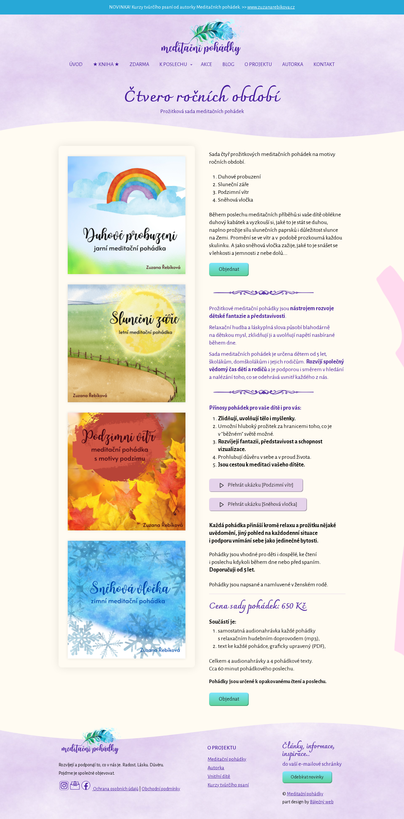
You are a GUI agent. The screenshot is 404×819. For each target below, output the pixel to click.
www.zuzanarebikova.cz (271, 6)
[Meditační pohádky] (202, 37)
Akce (206, 64)
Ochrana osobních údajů (115, 788)
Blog (228, 64)
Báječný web (322, 801)
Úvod (76, 64)
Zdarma (139, 64)
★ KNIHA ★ (106, 64)
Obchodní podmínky (161, 788)
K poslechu (173, 64)
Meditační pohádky (305, 793)
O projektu (258, 64)
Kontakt (324, 64)
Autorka (292, 64)
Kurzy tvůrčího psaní (228, 784)
